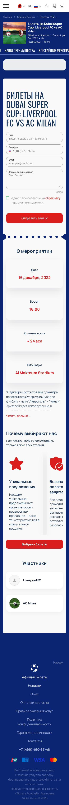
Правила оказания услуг (34, 711)
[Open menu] (6, 6)
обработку (52, 198)
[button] (10, 150)
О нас (34, 694)
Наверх (58, 662)
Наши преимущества (20, 50)
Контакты (34, 741)
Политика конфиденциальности (35, 721)
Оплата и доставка (34, 702)
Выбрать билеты (34, 544)
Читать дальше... (18, 416)
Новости (34, 685)
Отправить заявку (34, 218)
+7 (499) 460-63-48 (34, 749)
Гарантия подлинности (34, 732)
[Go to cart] (62, 6)
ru (30, 6)
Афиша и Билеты (34, 677)
